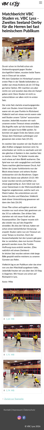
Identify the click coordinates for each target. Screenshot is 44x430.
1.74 (8, 391)
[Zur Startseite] (11, 4)
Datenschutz (29, 410)
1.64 (8, 319)
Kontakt (7, 410)
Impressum (17, 410)
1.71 (8, 355)
